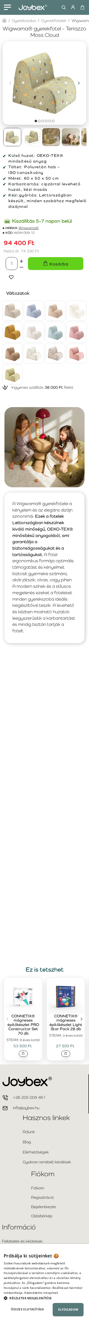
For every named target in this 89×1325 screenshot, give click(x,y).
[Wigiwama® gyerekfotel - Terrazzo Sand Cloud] (55, 354)
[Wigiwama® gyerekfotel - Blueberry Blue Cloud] (34, 311)
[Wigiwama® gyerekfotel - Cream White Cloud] (77, 311)
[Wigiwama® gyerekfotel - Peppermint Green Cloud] (55, 332)
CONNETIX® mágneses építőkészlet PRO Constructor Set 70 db (23, 1025)
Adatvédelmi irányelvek (41, 1293)
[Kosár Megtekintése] (82, 7)
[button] (10, 83)
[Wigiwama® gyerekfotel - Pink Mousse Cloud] (77, 332)
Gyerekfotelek (53, 20)
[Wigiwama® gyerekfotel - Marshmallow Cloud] (34, 332)
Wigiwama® (29, 228)
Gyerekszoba (24, 20)
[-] (21, 267)
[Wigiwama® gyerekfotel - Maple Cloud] (12, 332)
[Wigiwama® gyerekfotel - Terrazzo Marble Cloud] (34, 354)
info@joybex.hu (26, 1107)
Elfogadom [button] (68, 1309)
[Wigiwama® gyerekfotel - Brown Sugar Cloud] (55, 311)
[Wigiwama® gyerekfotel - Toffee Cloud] (12, 354)
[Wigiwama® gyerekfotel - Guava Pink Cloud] (77, 354)
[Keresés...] (62, 7)
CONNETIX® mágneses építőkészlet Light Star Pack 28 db (65, 1022)
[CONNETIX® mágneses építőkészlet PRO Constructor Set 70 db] (23, 996)
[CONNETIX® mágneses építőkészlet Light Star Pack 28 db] (66, 996)
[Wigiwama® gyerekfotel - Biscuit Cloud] (12, 311)
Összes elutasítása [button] (27, 1309)
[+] (21, 260)
